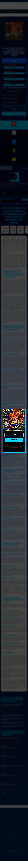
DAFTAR (14, 440)
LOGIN (14, 435)
